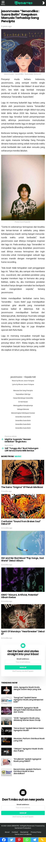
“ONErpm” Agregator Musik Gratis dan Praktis (28, 749)
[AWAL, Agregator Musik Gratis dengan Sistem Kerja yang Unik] (6, 690)
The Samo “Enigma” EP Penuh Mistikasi (22, 487)
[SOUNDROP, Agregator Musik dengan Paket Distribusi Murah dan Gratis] (6, 711)
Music (18, 456)
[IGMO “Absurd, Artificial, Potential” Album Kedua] (23, 580)
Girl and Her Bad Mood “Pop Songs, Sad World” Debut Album (22, 559)
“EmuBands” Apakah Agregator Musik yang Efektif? (27, 760)
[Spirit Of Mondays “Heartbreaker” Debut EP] (23, 616)
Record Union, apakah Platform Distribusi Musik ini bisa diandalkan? (27, 771)
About (7, 832)
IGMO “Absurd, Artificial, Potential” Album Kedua (20, 596)
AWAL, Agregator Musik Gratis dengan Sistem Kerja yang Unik (27, 688)
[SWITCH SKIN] (43, 3)
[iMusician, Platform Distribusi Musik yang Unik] (6, 742)
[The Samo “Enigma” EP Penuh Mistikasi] (23, 472)
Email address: (23, 659)
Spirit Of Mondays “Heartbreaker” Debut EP (23, 633)
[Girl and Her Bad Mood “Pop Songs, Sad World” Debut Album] (23, 543)
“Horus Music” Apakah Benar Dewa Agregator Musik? (29, 729)
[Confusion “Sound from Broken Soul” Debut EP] (23, 506)
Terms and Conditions (23, 834)
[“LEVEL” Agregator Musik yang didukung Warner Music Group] (6, 721)
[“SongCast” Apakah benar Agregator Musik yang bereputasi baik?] (6, 701)
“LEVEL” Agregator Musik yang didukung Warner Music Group (27, 719)
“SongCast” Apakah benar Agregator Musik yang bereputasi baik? (28, 699)
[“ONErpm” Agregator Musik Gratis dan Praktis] (6, 752)
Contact (15, 832)
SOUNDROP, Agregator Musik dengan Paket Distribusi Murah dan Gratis (27, 710)
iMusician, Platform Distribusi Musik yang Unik (29, 739)
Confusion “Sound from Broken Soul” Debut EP (21, 522)
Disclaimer (24, 832)
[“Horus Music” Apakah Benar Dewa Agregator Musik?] (6, 731)
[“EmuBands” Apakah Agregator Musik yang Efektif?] (6, 762)
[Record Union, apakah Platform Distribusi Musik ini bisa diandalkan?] (6, 772)
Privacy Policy (36, 832)
